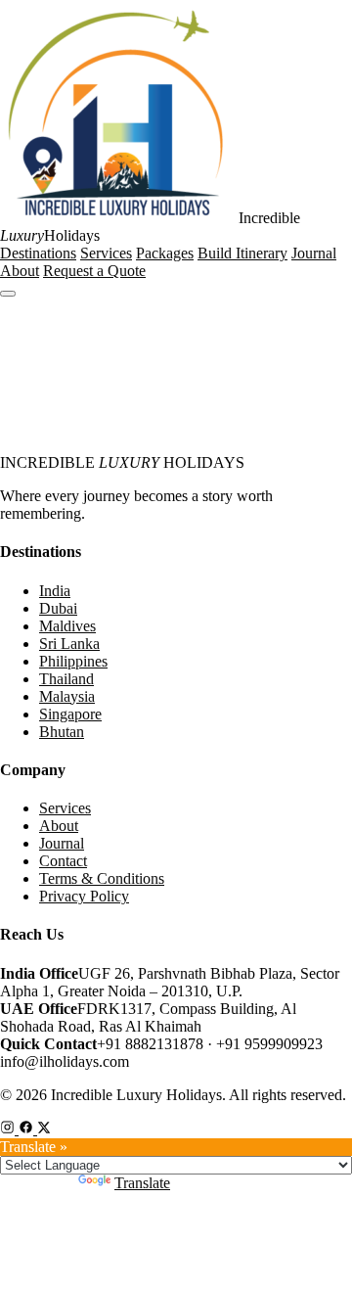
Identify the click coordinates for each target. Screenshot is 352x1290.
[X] (44, 1129)
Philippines (73, 661)
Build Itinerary (242, 253)
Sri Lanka (69, 643)
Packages (165, 253)
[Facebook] (28, 1129)
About (19, 270)
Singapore (70, 714)
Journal (313, 253)
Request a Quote (94, 270)
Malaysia (67, 696)
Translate (142, 1183)
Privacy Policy (84, 896)
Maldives (67, 626)
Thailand (66, 678)
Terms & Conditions (101, 878)
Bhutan (61, 731)
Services (106, 253)
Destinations (38, 253)
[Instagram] (9, 1129)
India (54, 590)
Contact (63, 860)
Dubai (58, 608)
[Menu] (8, 294)
